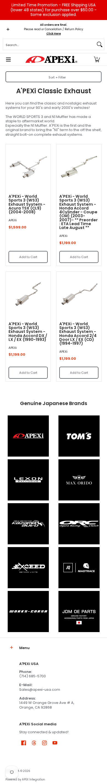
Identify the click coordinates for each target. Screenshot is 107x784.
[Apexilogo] (28, 436)
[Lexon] (28, 479)
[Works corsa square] (28, 611)
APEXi (13, 220)
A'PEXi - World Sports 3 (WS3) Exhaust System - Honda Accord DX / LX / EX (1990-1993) (28, 331)
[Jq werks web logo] (79, 567)
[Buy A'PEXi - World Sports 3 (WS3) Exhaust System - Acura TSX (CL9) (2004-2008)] (28, 166)
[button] (97, 59)
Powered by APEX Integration (25, 779)
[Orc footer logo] (79, 523)
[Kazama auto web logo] (28, 523)
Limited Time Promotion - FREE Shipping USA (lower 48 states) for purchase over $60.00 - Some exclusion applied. (53, 9)
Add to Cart (28, 257)
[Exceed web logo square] (28, 567)
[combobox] (49, 44)
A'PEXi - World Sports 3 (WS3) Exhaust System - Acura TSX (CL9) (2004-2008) (27, 204)
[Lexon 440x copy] (79, 479)
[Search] (99, 44)
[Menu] (8, 59)
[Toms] (79, 436)
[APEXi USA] (52, 59)
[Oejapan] (79, 611)
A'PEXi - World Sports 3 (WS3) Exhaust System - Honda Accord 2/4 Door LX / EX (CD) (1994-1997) (78, 333)
